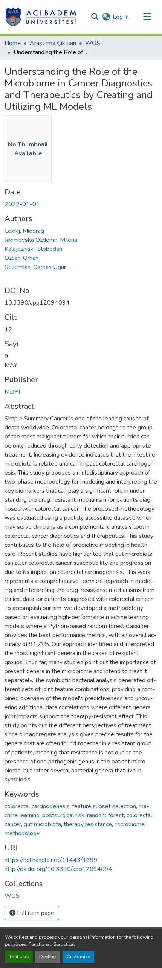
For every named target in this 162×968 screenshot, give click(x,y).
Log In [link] (121, 17)
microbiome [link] (130, 824)
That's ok (19, 956)
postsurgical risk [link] (63, 815)
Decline (47, 956)
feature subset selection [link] (104, 806)
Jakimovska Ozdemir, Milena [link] (41, 240)
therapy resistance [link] (88, 824)
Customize (78, 956)
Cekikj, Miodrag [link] (24, 231)
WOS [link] (92, 43)
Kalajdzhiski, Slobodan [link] (33, 249)
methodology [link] (22, 833)
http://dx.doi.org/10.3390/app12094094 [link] (58, 869)
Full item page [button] (34, 913)
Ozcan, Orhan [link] (21, 258)
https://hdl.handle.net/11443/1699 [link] (51, 860)
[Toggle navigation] (146, 17)
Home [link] (13, 43)
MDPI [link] (12, 392)
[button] (41, 17)
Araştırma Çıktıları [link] (53, 43)
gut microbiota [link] (42, 824)
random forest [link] (105, 815)
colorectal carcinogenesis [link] (37, 806)
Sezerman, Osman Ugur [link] (35, 267)
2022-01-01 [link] (22, 204)
